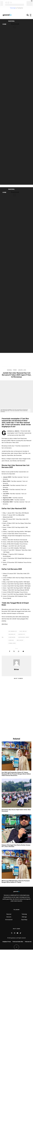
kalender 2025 (12, 634)
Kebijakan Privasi (7, 941)
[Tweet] (14, 651)
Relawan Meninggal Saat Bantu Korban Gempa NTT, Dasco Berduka (16, 845)
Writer (16, 669)
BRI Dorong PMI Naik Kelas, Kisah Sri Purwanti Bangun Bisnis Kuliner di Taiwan (16, 881)
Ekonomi (9, 917)
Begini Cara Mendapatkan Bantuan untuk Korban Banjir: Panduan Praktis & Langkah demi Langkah (18, 702)
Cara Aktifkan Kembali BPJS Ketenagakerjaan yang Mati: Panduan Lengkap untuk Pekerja (21, 718)
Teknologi (24, 914)
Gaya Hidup (24, 919)
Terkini (15, 370)
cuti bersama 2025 (13, 631)
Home (4, 24)
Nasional (11, 21)
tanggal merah (12, 643)
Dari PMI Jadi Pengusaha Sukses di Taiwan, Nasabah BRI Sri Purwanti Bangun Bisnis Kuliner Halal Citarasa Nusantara (20, 358)
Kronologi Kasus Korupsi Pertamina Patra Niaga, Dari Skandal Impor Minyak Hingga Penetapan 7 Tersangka (21, 727)
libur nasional (12, 637)
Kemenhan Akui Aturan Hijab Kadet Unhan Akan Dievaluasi (16, 810)
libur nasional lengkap (24, 637)
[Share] (9, 651)
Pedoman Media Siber (18, 941)
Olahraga (24, 917)
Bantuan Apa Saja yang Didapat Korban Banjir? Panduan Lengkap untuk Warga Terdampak (19, 710)
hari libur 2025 (23, 631)
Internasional (8, 919)
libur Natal (11, 640)
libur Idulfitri (22, 634)
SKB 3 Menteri (20, 640)
